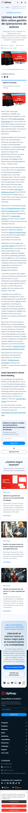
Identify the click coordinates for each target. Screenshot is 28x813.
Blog (7, 7)
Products (4, 726)
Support (4, 749)
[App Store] (6, 787)
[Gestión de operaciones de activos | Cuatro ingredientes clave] (14, 591)
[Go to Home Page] (6, 2)
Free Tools (4, 753)
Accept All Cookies (14, 810)
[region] (14, 801)
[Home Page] (2, 7)
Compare (4, 723)
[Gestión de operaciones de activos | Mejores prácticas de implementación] (14, 543)
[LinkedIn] (14, 783)
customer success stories (17, 232)
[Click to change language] (21, 2)
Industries (4, 736)
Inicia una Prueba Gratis (14, 667)
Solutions (4, 729)
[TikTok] (16, 783)
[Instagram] (8, 783)
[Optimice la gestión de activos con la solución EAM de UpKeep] (14, 497)
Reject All (14, 806)
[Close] (26, 792)
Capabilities (5, 739)
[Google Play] (17, 787)
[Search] (17, 2)
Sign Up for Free (14, 452)
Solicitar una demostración (14, 674)
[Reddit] (19, 783)
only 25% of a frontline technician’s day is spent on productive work (13, 208)
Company (4, 746)
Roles (3, 733)
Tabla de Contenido (9, 83)
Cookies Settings (13, 801)
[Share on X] (2, 77)
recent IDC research (7, 246)
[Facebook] (11, 783)
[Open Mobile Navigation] (25, 2)
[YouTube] (2, 783)
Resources (5, 743)
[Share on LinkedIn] (4, 77)
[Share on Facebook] (7, 77)
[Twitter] (5, 783)
